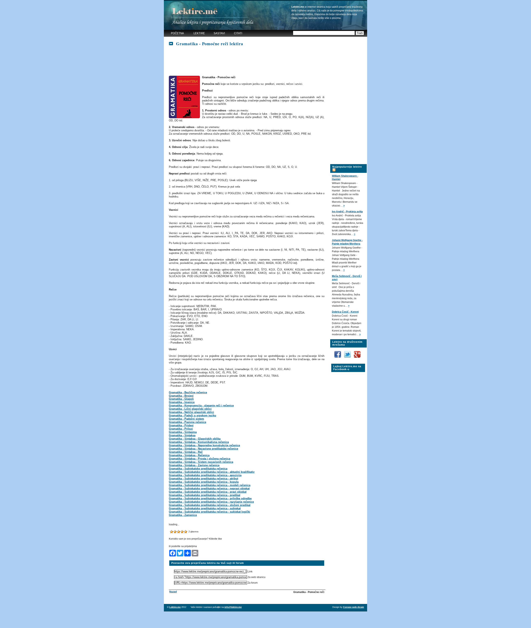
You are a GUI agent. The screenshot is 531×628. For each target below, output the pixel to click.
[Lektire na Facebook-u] (338, 352)
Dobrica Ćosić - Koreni (345, 311)
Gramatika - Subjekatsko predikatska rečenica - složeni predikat (209, 505)
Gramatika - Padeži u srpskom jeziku (192, 415)
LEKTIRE (199, 33)
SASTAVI (219, 33)
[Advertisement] (244, 61)
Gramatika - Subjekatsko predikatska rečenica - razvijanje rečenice (211, 501)
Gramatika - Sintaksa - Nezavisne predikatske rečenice (203, 448)
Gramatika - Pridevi (181, 425)
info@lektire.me (233, 607)
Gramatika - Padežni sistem (186, 418)
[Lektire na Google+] (357, 350)
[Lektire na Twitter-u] (347, 352)
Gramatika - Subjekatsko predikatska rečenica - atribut (203, 478)
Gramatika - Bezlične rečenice (188, 392)
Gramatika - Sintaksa (182, 435)
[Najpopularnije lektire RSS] (334, 167)
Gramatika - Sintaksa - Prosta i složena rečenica (199, 458)
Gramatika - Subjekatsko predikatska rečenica (198, 468)
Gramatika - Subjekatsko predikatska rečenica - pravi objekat (207, 491)
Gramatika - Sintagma (183, 432)
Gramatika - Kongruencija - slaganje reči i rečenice (201, 405)
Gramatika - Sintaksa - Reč (186, 452)
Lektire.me (175, 607)
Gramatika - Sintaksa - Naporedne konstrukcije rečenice (204, 445)
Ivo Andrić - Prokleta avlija (347, 211)
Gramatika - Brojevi (181, 395)
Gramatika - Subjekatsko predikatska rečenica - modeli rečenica (209, 485)
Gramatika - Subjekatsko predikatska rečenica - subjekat (205, 508)
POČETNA (177, 33)
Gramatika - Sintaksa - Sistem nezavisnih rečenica (201, 461)
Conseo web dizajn (353, 607)
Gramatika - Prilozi (181, 428)
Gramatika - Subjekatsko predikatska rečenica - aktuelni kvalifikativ (212, 471)
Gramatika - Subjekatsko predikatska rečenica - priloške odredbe (210, 498)
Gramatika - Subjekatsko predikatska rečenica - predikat (204, 495)
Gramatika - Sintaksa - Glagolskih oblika (194, 438)
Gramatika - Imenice (182, 402)
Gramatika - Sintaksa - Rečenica (189, 455)
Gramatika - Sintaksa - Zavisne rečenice (194, 465)
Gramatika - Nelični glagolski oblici (191, 412)
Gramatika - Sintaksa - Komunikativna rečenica (199, 442)
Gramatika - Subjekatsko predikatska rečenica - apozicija (205, 475)
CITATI (238, 33)
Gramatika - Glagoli (181, 398)
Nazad (173, 591)
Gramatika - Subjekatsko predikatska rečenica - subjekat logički (209, 511)
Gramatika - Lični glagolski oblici (190, 408)
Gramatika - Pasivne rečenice (187, 422)
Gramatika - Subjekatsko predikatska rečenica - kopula (204, 481)
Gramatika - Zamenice (183, 515)
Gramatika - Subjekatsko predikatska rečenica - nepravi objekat (209, 488)
